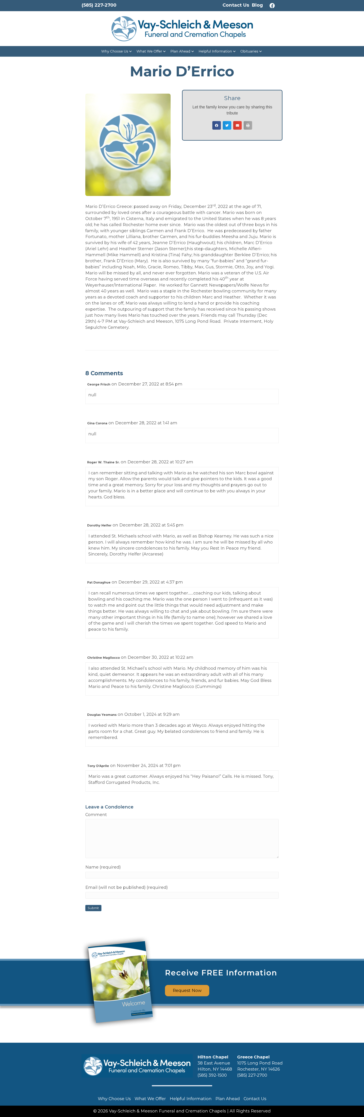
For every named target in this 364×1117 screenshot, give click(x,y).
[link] (117, 51)
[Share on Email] (237, 125)
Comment (96, 814)
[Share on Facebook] (216, 125)
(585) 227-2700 (252, 1075)
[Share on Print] (248, 125)
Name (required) (103, 867)
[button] (272, 5)
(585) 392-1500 (212, 1075)
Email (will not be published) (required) (126, 887)
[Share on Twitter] (227, 125)
